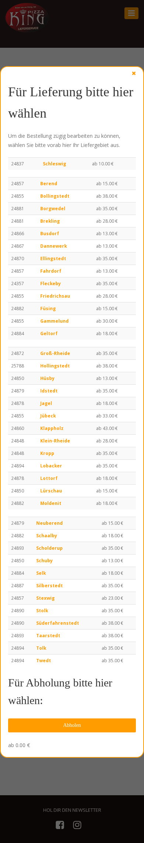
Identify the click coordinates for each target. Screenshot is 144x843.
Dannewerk (53, 246)
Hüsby (47, 378)
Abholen (72, 725)
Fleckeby (50, 283)
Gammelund (54, 321)
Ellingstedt (53, 258)
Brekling (50, 221)
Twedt (43, 660)
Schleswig (54, 163)
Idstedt (49, 391)
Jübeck (48, 416)
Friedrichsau (55, 296)
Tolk (41, 648)
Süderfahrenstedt (57, 623)
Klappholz (52, 428)
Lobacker (51, 466)
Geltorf (49, 333)
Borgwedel (52, 208)
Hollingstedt (55, 366)
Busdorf (49, 233)
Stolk (42, 610)
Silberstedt (49, 585)
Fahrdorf (50, 271)
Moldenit (50, 503)
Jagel (46, 403)
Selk (41, 573)
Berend (48, 183)
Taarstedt (48, 635)
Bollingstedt (54, 196)
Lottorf (49, 478)
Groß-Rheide (55, 353)
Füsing (48, 308)
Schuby (44, 560)
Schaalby (46, 535)
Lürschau (51, 491)
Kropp (47, 453)
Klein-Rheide (55, 441)
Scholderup (49, 548)
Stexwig (45, 598)
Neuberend (49, 523)
